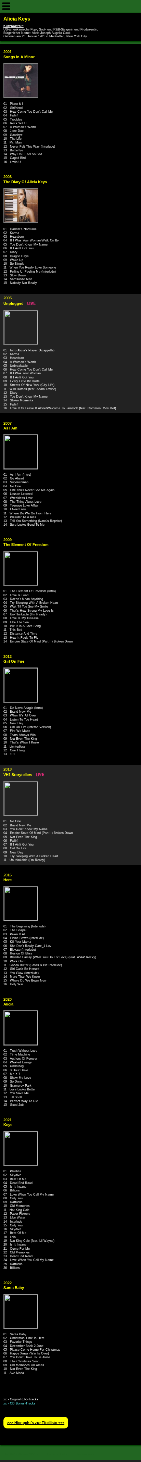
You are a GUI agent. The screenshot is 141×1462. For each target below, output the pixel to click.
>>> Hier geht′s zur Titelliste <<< (35, 1423)
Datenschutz (57, 1454)
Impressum (85, 1454)
